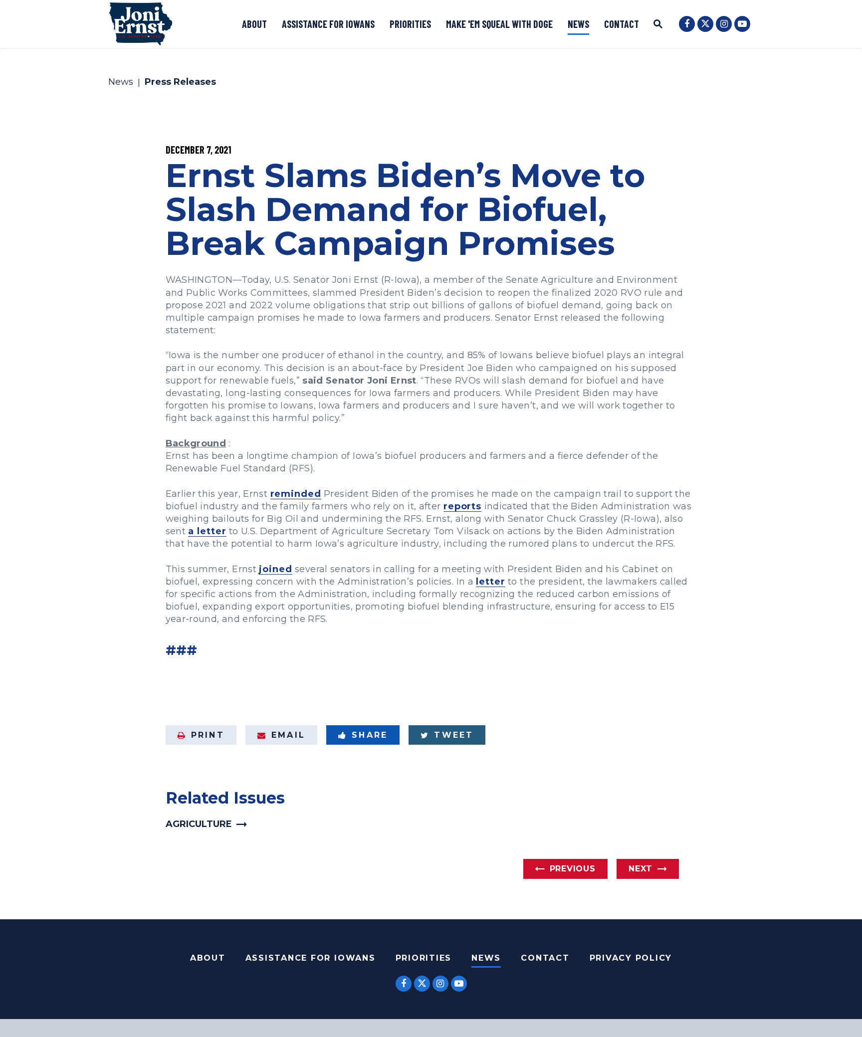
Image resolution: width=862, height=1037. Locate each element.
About (254, 24)
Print (207, 735)
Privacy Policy (631, 958)
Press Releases (180, 82)
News (578, 24)
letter (490, 581)
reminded (295, 493)
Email (288, 735)
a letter (207, 531)
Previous (573, 868)
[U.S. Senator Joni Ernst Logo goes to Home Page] (140, 24)
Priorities (410, 24)
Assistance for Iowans (328, 24)
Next (640, 868)
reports (462, 506)
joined (275, 569)
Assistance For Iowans (310, 958)
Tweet (453, 735)
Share (370, 735)
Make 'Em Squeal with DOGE (499, 24)
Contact (621, 24)
